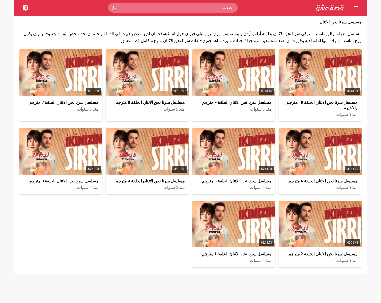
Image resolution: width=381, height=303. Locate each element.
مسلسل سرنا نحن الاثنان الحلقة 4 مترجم (150, 181)
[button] (114, 8)
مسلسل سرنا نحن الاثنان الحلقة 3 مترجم (63, 181)
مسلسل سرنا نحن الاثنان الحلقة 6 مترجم (323, 181)
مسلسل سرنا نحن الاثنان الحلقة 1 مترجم (236, 254)
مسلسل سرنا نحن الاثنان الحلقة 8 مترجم (150, 102)
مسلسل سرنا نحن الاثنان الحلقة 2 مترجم (323, 254)
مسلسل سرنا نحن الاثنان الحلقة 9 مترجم (236, 102)
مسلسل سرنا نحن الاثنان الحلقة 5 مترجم (236, 181)
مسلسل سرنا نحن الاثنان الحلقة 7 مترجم (63, 102)
